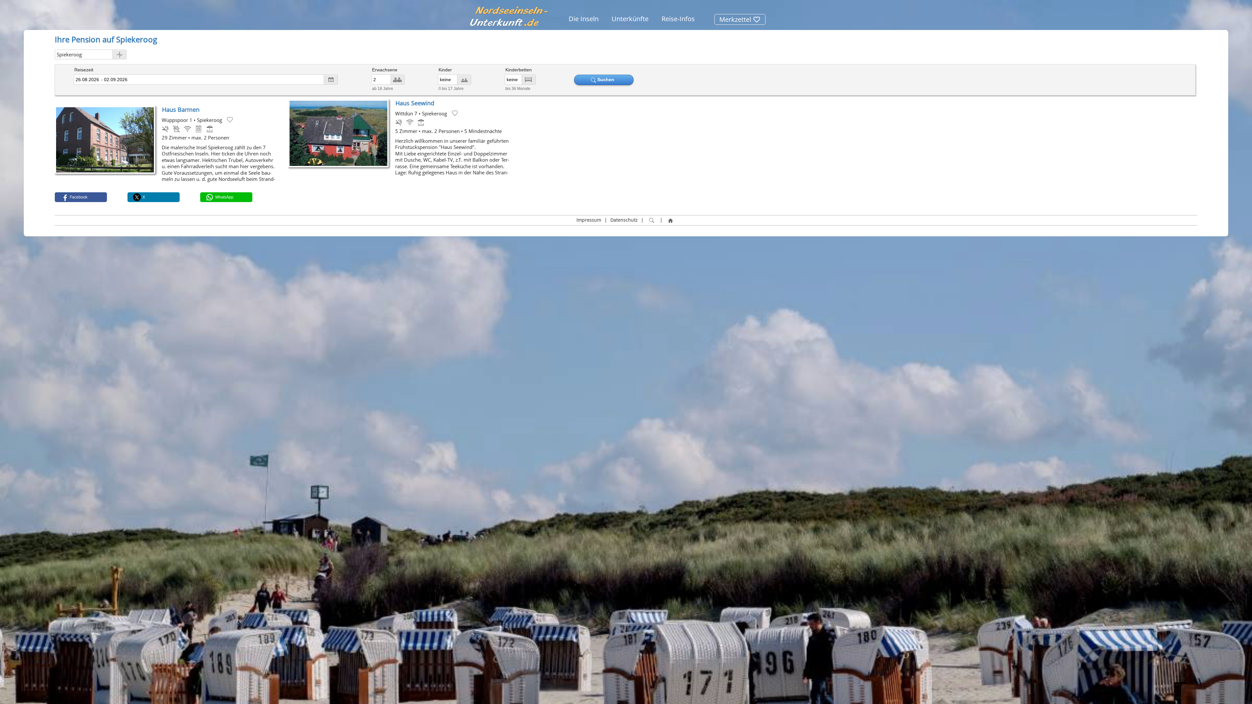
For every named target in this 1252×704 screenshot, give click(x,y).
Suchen (606, 79)
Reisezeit (83, 69)
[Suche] (652, 220)
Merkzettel (736, 19)
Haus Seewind (414, 103)
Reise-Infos (678, 18)
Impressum (588, 220)
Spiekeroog (69, 54)
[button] (81, 197)
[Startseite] (671, 220)
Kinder (445, 69)
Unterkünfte (630, 18)
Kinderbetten (518, 69)
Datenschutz (624, 220)
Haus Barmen (181, 109)
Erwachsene (384, 69)
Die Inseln (584, 18)
